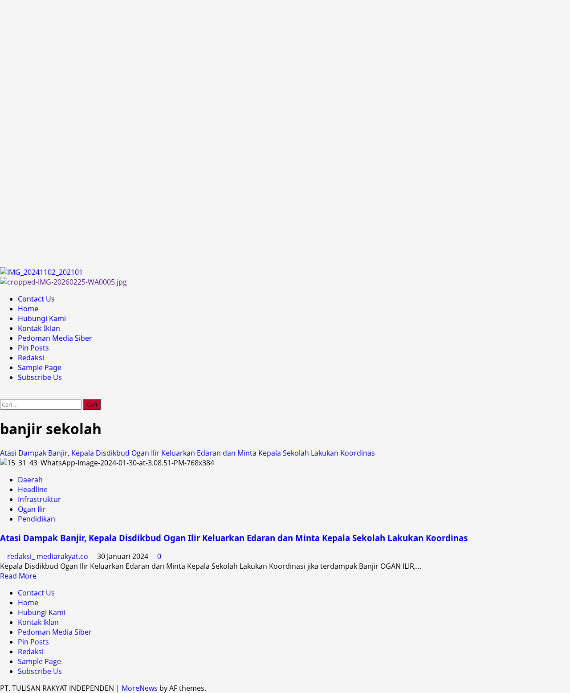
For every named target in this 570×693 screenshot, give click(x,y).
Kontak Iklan (39, 328)
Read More (18, 576)
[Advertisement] (267, 133)
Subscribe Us (40, 377)
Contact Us (36, 299)
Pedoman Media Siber (55, 338)
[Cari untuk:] (41, 404)
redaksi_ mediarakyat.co (48, 556)
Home (28, 309)
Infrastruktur (39, 499)
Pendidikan (36, 519)
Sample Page (39, 367)
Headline (33, 489)
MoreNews (140, 688)
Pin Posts (33, 348)
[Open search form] (2, 394)
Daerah (30, 480)
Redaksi (31, 358)
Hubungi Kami (42, 318)
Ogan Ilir (32, 509)
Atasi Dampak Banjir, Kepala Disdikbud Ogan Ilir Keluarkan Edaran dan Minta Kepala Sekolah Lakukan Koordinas (187, 453)
